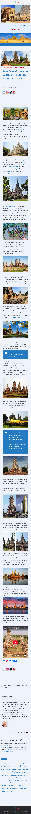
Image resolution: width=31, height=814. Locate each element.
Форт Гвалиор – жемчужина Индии (17, 691)
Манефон (13, 778)
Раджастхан (3, 783)
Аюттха (17, 620)
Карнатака (16, 775)
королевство (13, 166)
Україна (15, 786)
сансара (3, 791)
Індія (5, 763)
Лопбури (24, 164)
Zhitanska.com (15, 25)
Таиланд (17, 87)
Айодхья (23, 168)
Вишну (3, 769)
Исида (19, 772)
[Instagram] (7, 91)
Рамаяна (9, 171)
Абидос (8, 763)
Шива (20, 785)
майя (16, 788)
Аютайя (5, 86)
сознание (9, 791)
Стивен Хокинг (7, 786)
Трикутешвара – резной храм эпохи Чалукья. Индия (16, 686)
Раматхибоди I (12, 87)
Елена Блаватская (7, 772)
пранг (9, 346)
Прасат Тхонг (5, 87)
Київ (6, 778)
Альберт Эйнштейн (15, 763)
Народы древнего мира (18, 67)
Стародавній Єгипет (22, 782)
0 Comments (6, 84)
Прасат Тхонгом (12, 276)
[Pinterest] (14, 91)
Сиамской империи (21, 129)
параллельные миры (22, 788)
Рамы (17, 169)
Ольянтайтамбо (14, 780)
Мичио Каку (5, 780)
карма (13, 788)
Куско (9, 778)
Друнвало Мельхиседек (21, 769)
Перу (26, 780)
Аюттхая (9, 86)
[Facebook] (4, 91)
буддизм (6, 788)
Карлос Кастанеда (7, 775)
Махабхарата (19, 778)
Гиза (12, 769)
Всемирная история (7, 67)
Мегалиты (25, 778)
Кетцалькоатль (23, 775)
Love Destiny (18, 485)
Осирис (21, 780)
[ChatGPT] (11, 91)
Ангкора (17, 356)
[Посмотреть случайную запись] (28, 44)
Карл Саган (23, 772)
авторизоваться (5, 745)
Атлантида (10, 766)
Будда (12, 86)
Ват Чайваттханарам (18, 86)
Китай (3, 778)
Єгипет (2, 763)
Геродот (8, 769)
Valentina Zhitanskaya (14, 81)
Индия (14, 772)
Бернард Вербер (16, 766)
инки (10, 788)
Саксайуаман (14, 783)
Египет (2, 772)
